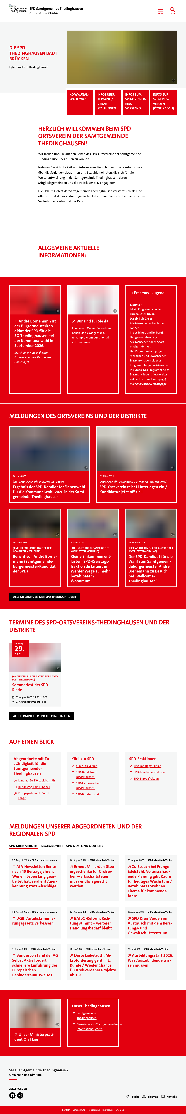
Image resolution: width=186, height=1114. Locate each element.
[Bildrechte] (173, 80)
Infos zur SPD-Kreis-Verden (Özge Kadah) (163, 101)
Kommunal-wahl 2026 (79, 96)
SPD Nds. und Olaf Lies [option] (84, 846)
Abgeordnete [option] (52, 846)
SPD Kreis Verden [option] (23, 846)
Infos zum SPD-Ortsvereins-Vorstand (135, 101)
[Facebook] (12, 1095)
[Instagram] (20, 1095)
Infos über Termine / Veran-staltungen (107, 101)
